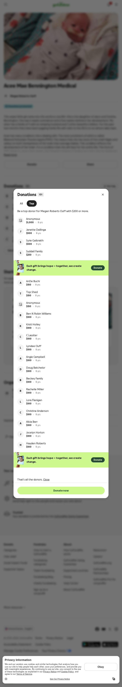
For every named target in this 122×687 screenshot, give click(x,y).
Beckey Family (34, 378)
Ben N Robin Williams (38, 313)
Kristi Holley (33, 324)
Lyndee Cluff (33, 346)
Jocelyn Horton (35, 432)
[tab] (21, 203)
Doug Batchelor (35, 367)
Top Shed (32, 292)
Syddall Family (34, 251)
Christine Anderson (37, 410)
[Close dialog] (103, 194)
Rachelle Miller (35, 389)
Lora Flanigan (34, 400)
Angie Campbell (35, 356)
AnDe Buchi (33, 281)
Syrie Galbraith (35, 240)
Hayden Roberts (36, 443)
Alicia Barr (31, 421)
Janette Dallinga (36, 229)
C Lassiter (31, 335)
